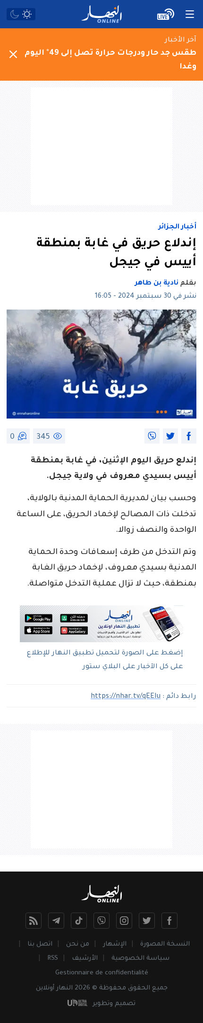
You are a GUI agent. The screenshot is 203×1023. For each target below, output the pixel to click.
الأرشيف (85, 958)
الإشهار (115, 944)
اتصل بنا (39, 944)
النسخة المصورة (165, 944)
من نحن (77, 944)
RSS (52, 958)
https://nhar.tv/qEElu (126, 697)
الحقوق (139, 988)
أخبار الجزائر (177, 227)
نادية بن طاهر (156, 283)
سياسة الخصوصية (140, 958)
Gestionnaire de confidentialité (101, 973)
